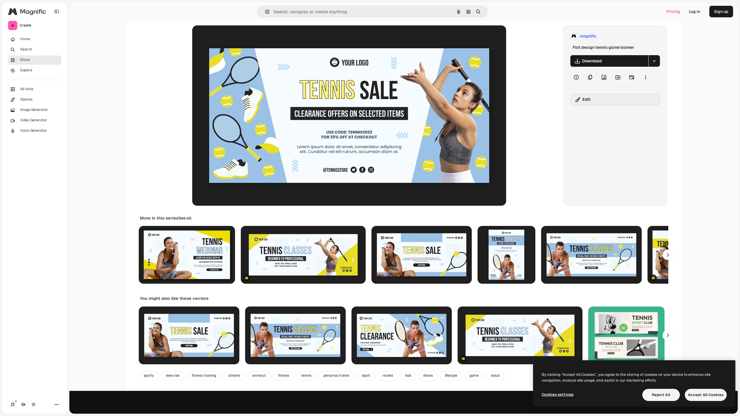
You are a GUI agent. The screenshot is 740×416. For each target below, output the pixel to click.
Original (229, 36)
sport (366, 375)
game (474, 375)
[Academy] (23, 404)
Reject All (661, 394)
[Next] (668, 255)
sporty (149, 375)
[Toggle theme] (33, 404)
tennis (306, 375)
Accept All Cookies (706, 394)
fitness (283, 375)
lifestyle (451, 375)
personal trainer (336, 375)
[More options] (645, 77)
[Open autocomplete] (265, 12)
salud (495, 375)
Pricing (673, 11)
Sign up (721, 11)
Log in (694, 11)
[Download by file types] (654, 61)
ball (408, 375)
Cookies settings (558, 394)
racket (387, 375)
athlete (234, 375)
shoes (428, 375)
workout (259, 375)
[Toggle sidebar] (56, 11)
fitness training (204, 375)
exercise (173, 375)
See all (184, 218)
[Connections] (12, 404)
